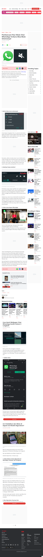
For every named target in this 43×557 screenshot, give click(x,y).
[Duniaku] (4, 8)
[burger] (40, 8)
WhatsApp (23, 71)
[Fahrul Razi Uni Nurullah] (3, 297)
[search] (30, 8)
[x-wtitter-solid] (22, 68)
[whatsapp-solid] (17, 68)
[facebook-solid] (20, 68)
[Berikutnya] (27, 308)
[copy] (25, 68)
